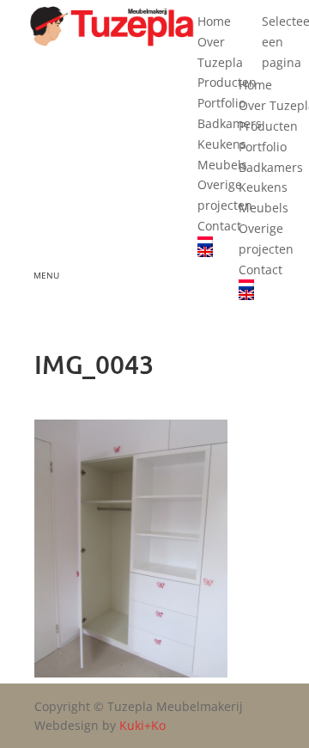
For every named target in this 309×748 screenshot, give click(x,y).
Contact (219, 226)
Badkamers (229, 123)
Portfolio (221, 103)
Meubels (222, 164)
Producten (227, 82)
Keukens (221, 144)
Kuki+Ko (142, 725)
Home (214, 21)
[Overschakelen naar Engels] (229, 252)
